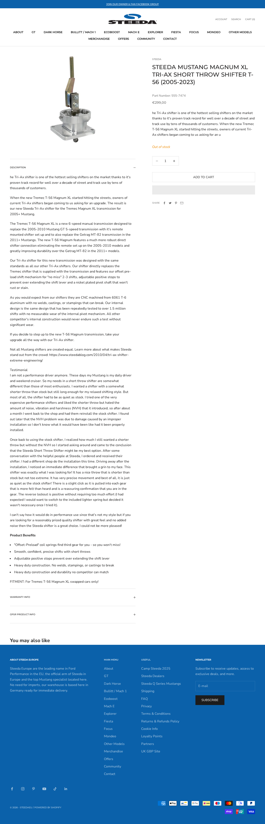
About (18, 32)
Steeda (156, 59)
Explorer (155, 32)
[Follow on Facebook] (12, 789)
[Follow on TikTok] (55, 789)
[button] (203, 190)
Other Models (240, 32)
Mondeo (213, 32)
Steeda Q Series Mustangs (161, 683)
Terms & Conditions (156, 713)
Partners (147, 744)
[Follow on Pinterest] (33, 789)
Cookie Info (149, 729)
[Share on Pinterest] (176, 203)
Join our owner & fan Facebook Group (132, 4)
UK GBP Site (150, 751)
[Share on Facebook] (164, 203)
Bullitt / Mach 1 (83, 32)
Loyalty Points (152, 736)
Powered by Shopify (47, 807)
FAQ (144, 699)
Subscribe (209, 700)
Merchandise (99, 38)
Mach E (134, 32)
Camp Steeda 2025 (155, 668)
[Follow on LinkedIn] (66, 789)
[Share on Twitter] (170, 203)
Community (146, 38)
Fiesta (176, 32)
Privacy (146, 706)
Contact (170, 38)
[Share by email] (181, 203)
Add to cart (203, 177)
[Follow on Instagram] (23, 789)
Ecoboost (112, 32)
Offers (123, 38)
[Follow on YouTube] (44, 789)
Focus (194, 32)
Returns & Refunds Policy (160, 721)
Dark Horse (53, 32)
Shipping (147, 691)
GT (33, 32)
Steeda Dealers (152, 676)
